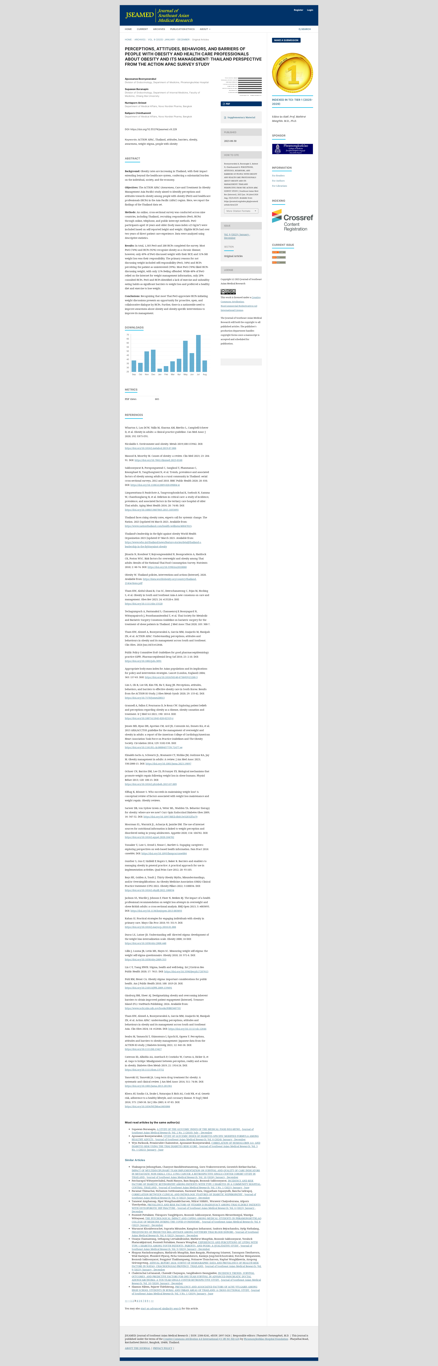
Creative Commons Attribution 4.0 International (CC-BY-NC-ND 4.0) (201, 1339)
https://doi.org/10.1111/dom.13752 (144, 1069)
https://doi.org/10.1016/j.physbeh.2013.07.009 (151, 784)
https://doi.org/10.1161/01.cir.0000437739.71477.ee (153, 747)
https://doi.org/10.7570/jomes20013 (145, 697)
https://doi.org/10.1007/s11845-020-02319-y (149, 718)
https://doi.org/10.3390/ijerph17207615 (186, 971)
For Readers (278, 175)
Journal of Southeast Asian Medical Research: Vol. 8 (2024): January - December (200, 1139)
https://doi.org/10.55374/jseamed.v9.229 (153, 129)
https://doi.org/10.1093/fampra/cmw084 (164, 853)
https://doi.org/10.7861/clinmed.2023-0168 (158, 460)
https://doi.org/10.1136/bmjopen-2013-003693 (156, 910)
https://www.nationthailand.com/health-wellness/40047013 (158, 526)
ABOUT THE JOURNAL (137, 1348)
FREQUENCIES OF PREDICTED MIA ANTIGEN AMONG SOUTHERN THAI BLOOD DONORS (183, 1232)
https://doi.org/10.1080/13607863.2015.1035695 (152, 509)
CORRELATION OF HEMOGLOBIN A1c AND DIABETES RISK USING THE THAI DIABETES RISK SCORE (196, 1144)
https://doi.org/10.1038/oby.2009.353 (145, 959)
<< (126, 1300)
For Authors (278, 180)
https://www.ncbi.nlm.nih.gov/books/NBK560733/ (153, 1008)
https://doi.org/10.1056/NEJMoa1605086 (147, 1106)
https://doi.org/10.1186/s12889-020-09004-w (155, 485)
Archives (159, 29)
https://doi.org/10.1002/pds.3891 (143, 661)
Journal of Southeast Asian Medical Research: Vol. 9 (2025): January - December (192, 1247)
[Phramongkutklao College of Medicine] (292, 153)
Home (128, 29)
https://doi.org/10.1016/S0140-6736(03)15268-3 (171, 677)
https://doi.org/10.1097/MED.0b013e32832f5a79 (170, 816)
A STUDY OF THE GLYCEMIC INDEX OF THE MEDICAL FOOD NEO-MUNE (199, 1129)
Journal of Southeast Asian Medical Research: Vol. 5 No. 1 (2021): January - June (204, 1187)
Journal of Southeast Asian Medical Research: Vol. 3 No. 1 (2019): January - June (196, 1292)
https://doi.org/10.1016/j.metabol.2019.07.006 (150, 448)
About (204, 29)
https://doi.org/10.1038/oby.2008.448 (145, 943)
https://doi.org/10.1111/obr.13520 (144, 603)
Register (298, 10)
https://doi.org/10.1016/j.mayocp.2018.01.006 (150, 927)
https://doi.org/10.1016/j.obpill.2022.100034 (149, 890)
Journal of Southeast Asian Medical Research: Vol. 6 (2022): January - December (194, 1196)
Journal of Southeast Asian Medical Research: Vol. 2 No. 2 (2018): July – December (193, 1131)
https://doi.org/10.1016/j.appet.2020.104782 (149, 837)
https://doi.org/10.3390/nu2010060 (167, 567)
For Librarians (279, 185)
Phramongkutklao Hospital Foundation (266, 1339)
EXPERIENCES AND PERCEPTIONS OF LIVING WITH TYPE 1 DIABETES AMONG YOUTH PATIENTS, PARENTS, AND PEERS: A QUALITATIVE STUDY (195, 1244)
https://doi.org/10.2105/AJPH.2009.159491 (148, 987)
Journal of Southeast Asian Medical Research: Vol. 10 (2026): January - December (192, 1177)
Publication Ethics (182, 29)
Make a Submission (286, 40)
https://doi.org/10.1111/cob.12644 (187, 1028)
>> (152, 1300)
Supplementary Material (241, 117)
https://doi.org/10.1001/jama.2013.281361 (148, 1085)
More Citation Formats (238, 211)
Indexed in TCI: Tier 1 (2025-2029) (292, 102)
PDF (227, 103)
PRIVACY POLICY (162, 1348)
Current (142, 29)
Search (306, 29)
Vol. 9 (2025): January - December (168, 39)
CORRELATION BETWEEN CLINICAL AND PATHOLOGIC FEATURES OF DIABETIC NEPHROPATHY (187, 1194)
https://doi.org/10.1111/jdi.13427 (143, 1049)
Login (310, 10)
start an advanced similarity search (161, 1308)
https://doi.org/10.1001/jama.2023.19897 (168, 763)
